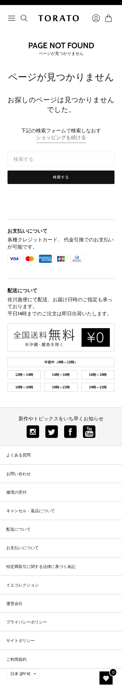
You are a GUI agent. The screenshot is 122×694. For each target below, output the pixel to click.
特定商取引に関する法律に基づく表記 (40, 566)
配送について (23, 290)
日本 (20, 673)
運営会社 (14, 603)
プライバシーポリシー (26, 621)
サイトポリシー (20, 640)
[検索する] (24, 18)
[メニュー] (11, 18)
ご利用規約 (16, 659)
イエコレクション (22, 584)
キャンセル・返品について (30, 510)
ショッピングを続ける (61, 137)
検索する (61, 177)
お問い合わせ (18, 473)
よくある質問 (18, 454)
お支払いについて (28, 231)
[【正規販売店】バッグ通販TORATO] (58, 18)
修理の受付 (16, 492)
